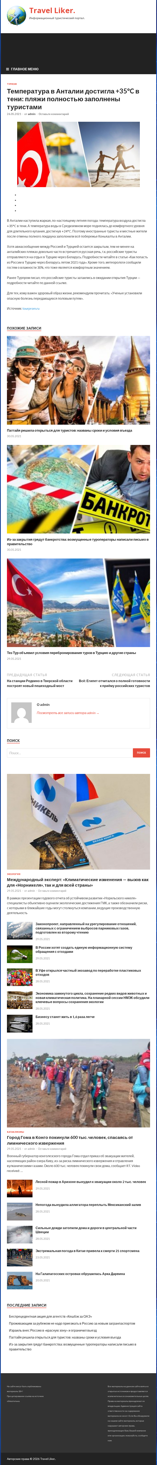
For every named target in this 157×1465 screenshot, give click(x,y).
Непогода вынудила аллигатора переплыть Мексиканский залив (88, 1205)
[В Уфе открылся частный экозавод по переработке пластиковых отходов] (20, 985)
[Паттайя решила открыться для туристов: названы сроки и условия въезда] (78, 426)
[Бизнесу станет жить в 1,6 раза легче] (20, 1031)
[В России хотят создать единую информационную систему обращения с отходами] (20, 962)
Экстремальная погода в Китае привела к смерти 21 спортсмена (87, 1251)
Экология (13, 874)
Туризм (12, 84)
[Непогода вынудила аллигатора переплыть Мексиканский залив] (20, 1219)
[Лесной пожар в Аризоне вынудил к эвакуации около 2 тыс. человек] (20, 1196)
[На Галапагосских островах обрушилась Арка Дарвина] (20, 1288)
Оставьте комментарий (54, 114)
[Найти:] (78, 753)
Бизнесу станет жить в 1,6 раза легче (65, 1017)
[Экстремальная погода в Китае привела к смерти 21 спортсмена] (20, 1265)
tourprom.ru (30, 308)
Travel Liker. (52, 10)
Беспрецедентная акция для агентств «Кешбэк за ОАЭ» (50, 1316)
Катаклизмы (15, 1132)
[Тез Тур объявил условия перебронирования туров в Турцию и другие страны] (78, 648)
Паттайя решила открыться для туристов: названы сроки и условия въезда (69, 430)
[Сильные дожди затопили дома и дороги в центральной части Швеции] (20, 1242)
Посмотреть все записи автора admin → (68, 713)
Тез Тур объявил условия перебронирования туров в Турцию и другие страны (71, 653)
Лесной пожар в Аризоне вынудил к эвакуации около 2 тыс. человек (91, 1182)
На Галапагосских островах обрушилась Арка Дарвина (80, 1274)
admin (32, 114)
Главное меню (25, 69)
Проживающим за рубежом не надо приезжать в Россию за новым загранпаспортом (72, 1323)
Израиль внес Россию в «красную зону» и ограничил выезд (53, 1330)
